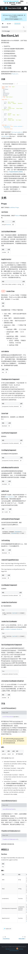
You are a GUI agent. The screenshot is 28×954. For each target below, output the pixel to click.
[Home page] (2, 23)
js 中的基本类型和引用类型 (15, 172)
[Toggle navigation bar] (2, 8)
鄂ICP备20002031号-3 (11, 949)
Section (8, 224)
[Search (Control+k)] (25, 8)
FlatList (17, 215)
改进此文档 (8, 928)
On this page (6, 31)
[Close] (27, 3)
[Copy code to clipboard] (25, 716)
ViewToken (17, 531)
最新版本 (16, 19)
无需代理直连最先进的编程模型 (11, 1)
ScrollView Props (14, 207)
